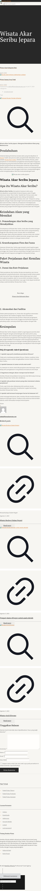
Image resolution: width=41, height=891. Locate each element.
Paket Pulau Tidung (8, 790)
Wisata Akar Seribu (10, 160)
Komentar (3, 749)
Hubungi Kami (7, 850)
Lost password (7, 828)
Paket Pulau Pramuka (9, 794)
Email (2, 756)
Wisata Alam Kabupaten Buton (20, 296)
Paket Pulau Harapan (9, 797)
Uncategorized (8, 92)
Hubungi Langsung (10, 876)
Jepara (2, 158)
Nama (2, 752)
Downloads (6, 815)
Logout (5, 825)
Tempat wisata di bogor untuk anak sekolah (16, 618)
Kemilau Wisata (10, 866)
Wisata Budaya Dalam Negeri (11, 520)
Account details (7, 822)
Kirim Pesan (6, 853)
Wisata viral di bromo (8, 715)
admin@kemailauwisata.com (16, 86)
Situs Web (3, 760)
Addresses (6, 818)
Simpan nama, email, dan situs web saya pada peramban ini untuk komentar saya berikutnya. (19, 764)
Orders (5, 812)
